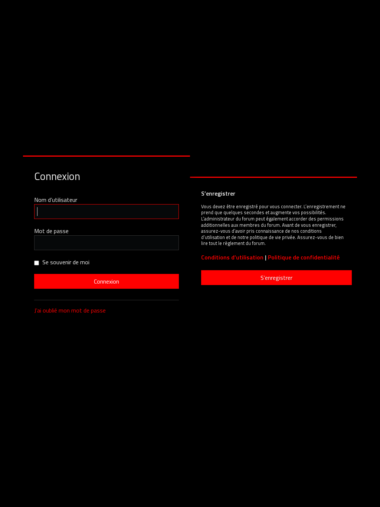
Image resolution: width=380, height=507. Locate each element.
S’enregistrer (276, 277)
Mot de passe (51, 230)
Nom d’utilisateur (55, 199)
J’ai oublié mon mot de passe (70, 310)
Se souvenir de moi (65, 262)
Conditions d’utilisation (232, 257)
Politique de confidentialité (304, 257)
